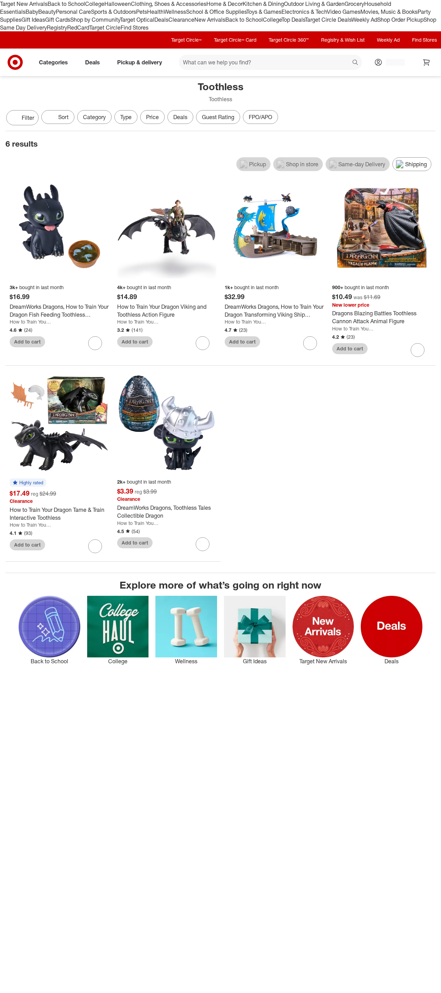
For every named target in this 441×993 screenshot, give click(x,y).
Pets (141, 11)
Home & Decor (224, 3)
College (94, 3)
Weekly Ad (364, 19)
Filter (28, 117)
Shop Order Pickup (400, 19)
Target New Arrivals (24, 3)
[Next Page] (428, 118)
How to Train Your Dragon (31, 322)
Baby (31, 11)
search (355, 63)
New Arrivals (209, 19)
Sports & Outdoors (113, 11)
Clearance (181, 19)
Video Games (343, 11)
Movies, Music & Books (389, 11)
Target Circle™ (186, 40)
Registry (57, 27)
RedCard (78, 27)
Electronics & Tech (304, 11)
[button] (28, 482)
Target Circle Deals (328, 19)
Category (94, 117)
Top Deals (293, 19)
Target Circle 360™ (289, 40)
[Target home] (15, 62)
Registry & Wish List (343, 40)
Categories (53, 62)
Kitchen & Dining (263, 3)
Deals (161, 19)
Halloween (117, 3)
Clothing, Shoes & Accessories (168, 3)
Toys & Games (263, 11)
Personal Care (73, 11)
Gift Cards (57, 19)
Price (152, 117)
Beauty (47, 11)
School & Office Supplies (216, 11)
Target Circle (105, 27)
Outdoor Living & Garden (314, 3)
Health (155, 11)
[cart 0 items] (426, 62)
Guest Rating (218, 117)
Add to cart (27, 342)
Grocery (354, 3)
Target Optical (137, 19)
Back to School (66, 3)
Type (126, 117)
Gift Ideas (33, 19)
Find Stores (134, 27)
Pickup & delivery (139, 62)
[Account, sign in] (391, 62)
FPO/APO (260, 117)
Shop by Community (95, 19)
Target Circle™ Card (235, 40)
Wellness (175, 11)
